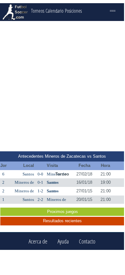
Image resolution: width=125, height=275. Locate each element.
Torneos (37, 10)
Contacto (87, 241)
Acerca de (38, 241)
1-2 (40, 191)
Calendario (54, 10)
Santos (28, 174)
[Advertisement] (62, 86)
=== (112, 10)
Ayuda (63, 241)
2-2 (40, 199)
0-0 (40, 174)
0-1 (40, 182)
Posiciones (73, 10)
